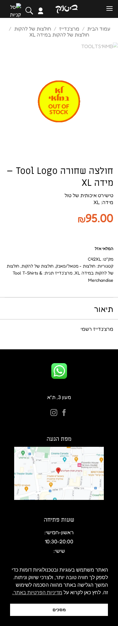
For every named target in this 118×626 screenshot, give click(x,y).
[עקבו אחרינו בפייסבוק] (64, 413)
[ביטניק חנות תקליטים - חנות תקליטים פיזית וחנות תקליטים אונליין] (66, 9)
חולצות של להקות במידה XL (59, 34)
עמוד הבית (98, 28)
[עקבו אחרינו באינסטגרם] (53, 413)
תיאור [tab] (103, 309)
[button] (109, 8)
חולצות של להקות (32, 28)
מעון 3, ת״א (59, 397)
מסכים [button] (59, 609)
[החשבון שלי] (40, 10)
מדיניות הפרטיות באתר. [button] (37, 592)
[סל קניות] (15, 10)
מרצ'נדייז (69, 28)
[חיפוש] (29, 11)
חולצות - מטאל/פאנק (75, 266)
